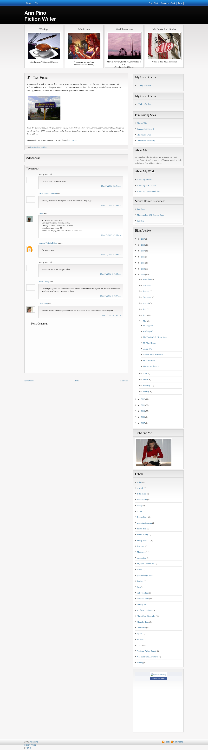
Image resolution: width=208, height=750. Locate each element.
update (139, 633)
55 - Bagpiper (148, 325)
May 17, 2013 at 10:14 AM (110, 273)
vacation (140, 639)
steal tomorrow (143, 598)
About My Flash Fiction (146, 185)
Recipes (140, 581)
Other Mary (43, 303)
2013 (143, 274)
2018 (143, 244)
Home (28, 3)
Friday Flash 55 (143, 540)
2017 (143, 250)
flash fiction (141, 528)
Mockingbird (148, 331)
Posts (167, 742)
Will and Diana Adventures (147, 656)
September (147, 297)
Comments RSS (168, 3)
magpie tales (142, 557)
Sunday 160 (141, 604)
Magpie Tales (142, 123)
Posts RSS (153, 3)
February (146, 385)
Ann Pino (40, 16)
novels (139, 569)
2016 (143, 256)
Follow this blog (158, 678)
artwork (140, 488)
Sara (139, 587)
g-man (41, 213)
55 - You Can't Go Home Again (155, 337)
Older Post (124, 380)
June (145, 315)
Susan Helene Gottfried (48, 193)
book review (142, 499)
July (144, 309)
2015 (143, 262)
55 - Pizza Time (149, 360)
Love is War (147, 348)
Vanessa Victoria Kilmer (48, 243)
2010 (143, 411)
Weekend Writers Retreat (146, 650)
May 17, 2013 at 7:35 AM (111, 235)
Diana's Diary (142, 517)
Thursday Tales (143, 622)
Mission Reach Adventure (153, 354)
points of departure (144, 575)
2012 (143, 399)
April (145, 373)
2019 (143, 238)
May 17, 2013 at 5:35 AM (111, 185)
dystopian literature (144, 522)
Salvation (140, 220)
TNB (29, 748)
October (146, 291)
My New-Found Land (145, 563)
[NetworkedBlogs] (158, 674)
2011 (143, 405)
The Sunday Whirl (144, 134)
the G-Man (72, 140)
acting (139, 482)
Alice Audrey (44, 281)
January (146, 391)
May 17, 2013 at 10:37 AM (110, 295)
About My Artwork (144, 179)
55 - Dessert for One (151, 366)
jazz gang (140, 546)
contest (140, 511)
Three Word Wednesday (146, 140)
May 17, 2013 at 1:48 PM (111, 315)
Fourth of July (142, 534)
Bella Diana (141, 493)
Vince (139, 645)
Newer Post (28, 380)
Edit (36, 3)
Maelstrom (141, 552)
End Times (141, 209)
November (147, 285)
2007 (143, 423)
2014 (143, 268)
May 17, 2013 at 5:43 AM (111, 205)
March (145, 379)
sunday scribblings (144, 610)
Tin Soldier (141, 627)
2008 (143, 417)
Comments (178, 742)
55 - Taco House (37, 77)
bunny (139, 505)
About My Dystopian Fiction (148, 191)
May (145, 321)
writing (140, 662)
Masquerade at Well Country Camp (150, 215)
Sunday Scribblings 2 (145, 129)
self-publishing (143, 592)
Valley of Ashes (144, 85)
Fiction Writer (30, 745)
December (147, 279)
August (146, 303)
